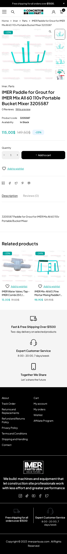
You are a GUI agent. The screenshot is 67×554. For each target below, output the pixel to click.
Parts (25, 20)
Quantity (6, 147)
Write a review (23, 109)
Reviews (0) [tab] (31, 195)
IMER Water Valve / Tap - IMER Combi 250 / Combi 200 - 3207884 (15, 295)
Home (5, 20)
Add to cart (44, 155)
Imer (15, 20)
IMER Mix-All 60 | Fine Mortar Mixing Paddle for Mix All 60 (48, 295)
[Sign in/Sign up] (53, 12)
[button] (50, 31)
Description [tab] (10, 195)
